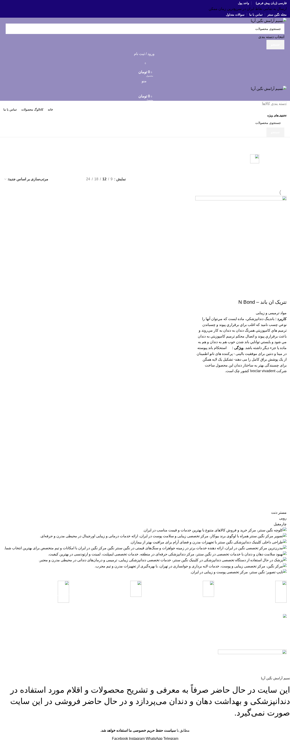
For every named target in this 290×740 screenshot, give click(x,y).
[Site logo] (269, 20)
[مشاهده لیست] (75, 179)
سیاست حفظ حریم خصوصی (107, 631)
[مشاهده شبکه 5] (66, 179)
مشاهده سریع (281, 379)
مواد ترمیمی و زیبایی (271, 313)
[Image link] (252, 652)
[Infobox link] (254, 594)
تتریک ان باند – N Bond (262, 302)
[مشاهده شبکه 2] (58, 179)
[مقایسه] (281, 293)
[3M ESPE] (145, 542)
